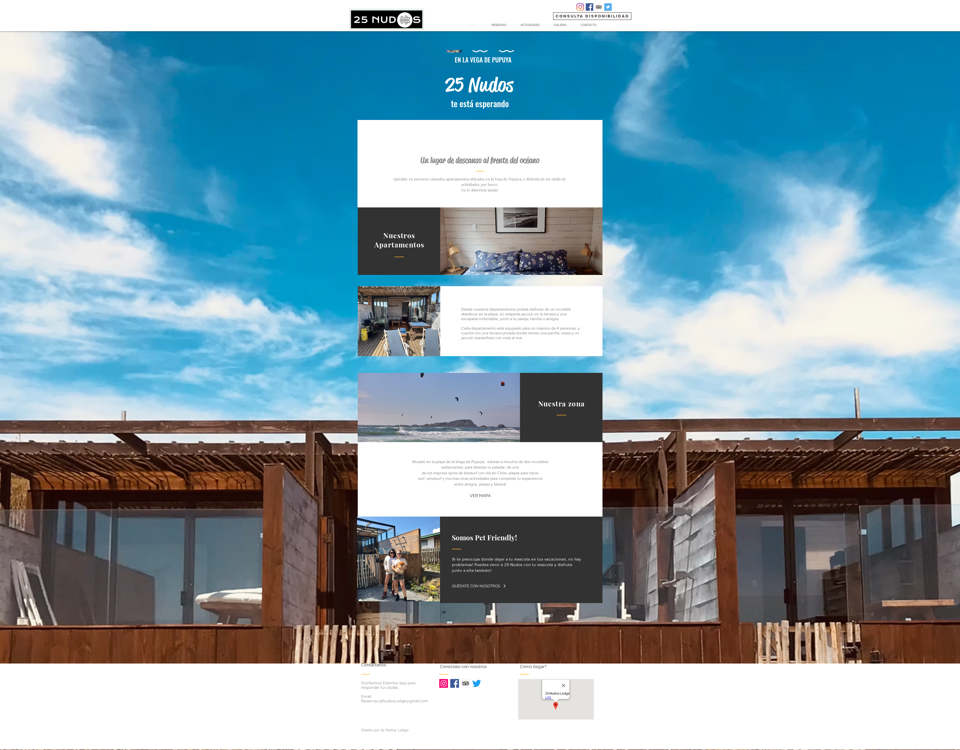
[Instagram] (580, 7)
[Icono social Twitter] (608, 7)
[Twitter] (476, 683)
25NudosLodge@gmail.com (403, 701)
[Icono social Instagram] (443, 683)
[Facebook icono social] (589, 7)
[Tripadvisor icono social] (598, 7)
